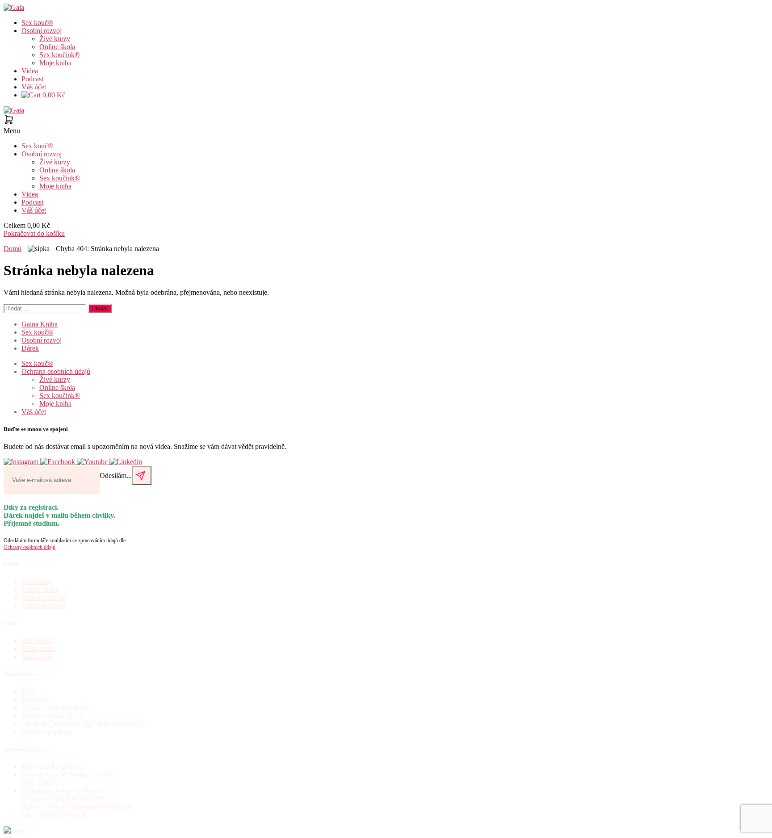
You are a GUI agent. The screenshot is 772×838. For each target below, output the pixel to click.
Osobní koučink (44, 597)
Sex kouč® (37, 22)
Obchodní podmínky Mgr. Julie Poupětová (81, 724)
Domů (12, 248)
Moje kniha (55, 63)
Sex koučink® (59, 55)
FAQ (28, 692)
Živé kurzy (54, 38)
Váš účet (33, 87)
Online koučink (43, 605)
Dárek (30, 348)
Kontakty (34, 700)
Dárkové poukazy (46, 732)
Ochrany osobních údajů (29, 547)
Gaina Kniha (39, 324)
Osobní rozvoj (41, 30)
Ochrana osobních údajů (55, 371)
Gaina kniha (38, 648)
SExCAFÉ (36, 656)
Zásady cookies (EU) (51, 716)
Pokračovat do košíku (34, 233)
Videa (29, 71)
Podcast (32, 79)
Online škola (57, 46)
